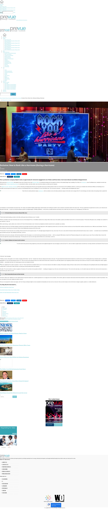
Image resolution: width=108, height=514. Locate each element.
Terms (55, 505)
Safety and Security (7, 54)
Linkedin (4, 485)
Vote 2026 (6, 83)
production (4, 312)
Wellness (6, 59)
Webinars (4, 90)
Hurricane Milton (35, 182)
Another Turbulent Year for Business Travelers (12, 319)
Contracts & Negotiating (8, 55)
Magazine (1, 4)
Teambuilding (6, 60)
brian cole (4, 314)
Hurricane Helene (10, 182)
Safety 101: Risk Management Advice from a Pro (9, 292)
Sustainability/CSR (7, 63)
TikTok (4, 490)
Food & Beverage (7, 57)
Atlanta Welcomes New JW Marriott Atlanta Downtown (14, 357)
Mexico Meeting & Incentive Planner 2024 (12, 45)
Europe (5, 74)
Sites (3, 67)
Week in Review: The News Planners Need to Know (13, 333)
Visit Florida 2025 (3, 8)
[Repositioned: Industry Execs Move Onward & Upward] (6, 378)
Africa (5, 69)
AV (2, 310)
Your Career (6, 65)
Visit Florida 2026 (3, 6)
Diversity (6, 64)
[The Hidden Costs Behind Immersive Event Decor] (6, 366)
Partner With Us (6, 466)
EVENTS (4, 81)
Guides (1, 5)
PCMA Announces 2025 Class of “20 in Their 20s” (14, 317)
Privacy (53, 505)
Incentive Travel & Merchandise (10, 53)
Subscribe (4, 91)
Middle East (6, 77)
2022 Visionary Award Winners (10, 87)
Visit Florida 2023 (7, 46)
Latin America (7, 75)
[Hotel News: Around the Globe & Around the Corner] (6, 390)
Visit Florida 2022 (7, 48)
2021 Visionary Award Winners (10, 88)
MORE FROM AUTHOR (13, 321)
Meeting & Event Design (8, 58)
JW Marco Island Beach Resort (12, 184)
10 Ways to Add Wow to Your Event (7, 287)
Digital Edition (49, 424)
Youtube (4, 492)
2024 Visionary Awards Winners (10, 85)
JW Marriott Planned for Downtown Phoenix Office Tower (15, 345)
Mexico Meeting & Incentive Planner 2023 (12, 47)
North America (7, 78)
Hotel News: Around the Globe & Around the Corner (13, 393)
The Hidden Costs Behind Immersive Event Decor (13, 369)
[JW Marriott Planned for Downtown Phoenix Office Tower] (6, 343)
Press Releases (6, 473)
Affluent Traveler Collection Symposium (9, 186)
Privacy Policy (6, 471)
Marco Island (4, 308)
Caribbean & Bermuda (8, 72)
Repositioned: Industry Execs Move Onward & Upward (14, 381)
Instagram (5, 483)
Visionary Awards (6, 82)
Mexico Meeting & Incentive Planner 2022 (12, 49)
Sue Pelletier (2, 168)
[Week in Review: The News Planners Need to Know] (6, 331)
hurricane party (5, 315)
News (4, 50)
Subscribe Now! (58, 424)
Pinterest (4, 488)
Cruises (5, 73)
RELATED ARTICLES (4, 321)
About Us (4, 462)
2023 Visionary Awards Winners (10, 86)
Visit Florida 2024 (3, 11)
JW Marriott (4, 309)
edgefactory (41, 190)
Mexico (5, 76)
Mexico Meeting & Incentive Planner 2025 (12, 43)
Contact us (5, 464)
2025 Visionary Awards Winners (10, 84)
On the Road (6, 66)
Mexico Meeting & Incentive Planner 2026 (7, 7)
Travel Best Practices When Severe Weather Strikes (10, 289)
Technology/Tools (7, 62)
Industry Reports (7, 56)
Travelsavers (83, 182)
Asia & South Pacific (8, 71)
